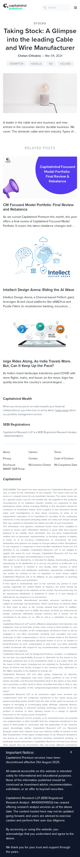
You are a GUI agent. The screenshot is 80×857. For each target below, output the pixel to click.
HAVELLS (36, 63)
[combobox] (56, 7)
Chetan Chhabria (29, 56)
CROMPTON (16, 63)
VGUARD (65, 63)
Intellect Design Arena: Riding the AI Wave (38, 290)
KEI (51, 63)
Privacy (7, 458)
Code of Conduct (64, 458)
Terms (57, 452)
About (6, 452)
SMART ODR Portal (14, 468)
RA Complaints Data (65, 464)
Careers (33, 452)
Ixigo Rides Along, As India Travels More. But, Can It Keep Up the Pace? (37, 363)
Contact (33, 458)
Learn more (61, 410)
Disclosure (9, 464)
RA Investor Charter (40, 464)
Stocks (40, 23)
